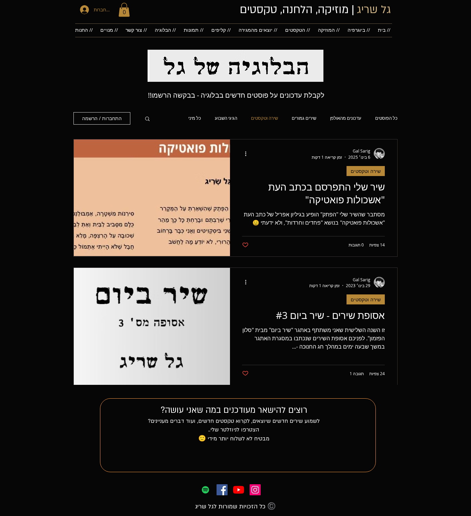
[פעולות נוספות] (243, 153)
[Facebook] (222, 489)
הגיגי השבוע (226, 118)
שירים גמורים (304, 118)
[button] (124, 10)
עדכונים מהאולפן (345, 118)
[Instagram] (255, 489)
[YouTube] (238, 489)
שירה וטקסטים (264, 118)
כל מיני (194, 118)
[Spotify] (205, 489)
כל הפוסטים (386, 118)
